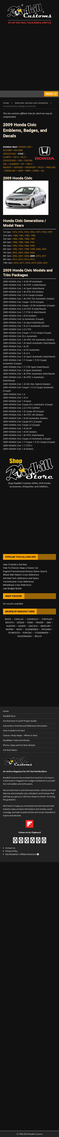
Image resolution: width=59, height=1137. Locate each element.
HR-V (29, 163)
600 (29, 146)
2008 (26, 255)
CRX (20, 160)
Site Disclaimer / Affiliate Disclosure (21, 854)
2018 (27, 262)
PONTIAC (27, 632)
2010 (38, 255)
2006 (14, 255)
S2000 (36, 170)
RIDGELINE (10, 170)
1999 (32, 249)
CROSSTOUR (9, 160)
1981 (21, 235)
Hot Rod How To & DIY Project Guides (20, 721)
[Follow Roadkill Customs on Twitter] (38, 841)
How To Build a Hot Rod (15, 564)
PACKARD (46, 629)
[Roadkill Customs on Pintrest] (27, 841)
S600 (20, 170)
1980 (15, 235)
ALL (42, 170)
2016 (15, 262)
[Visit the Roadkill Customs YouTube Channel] (44, 841)
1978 (43, 231)
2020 (39, 262)
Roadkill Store (9, 716)
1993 (20, 245)
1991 (32, 242)
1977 (38, 231)
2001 (44, 249)
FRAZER (39, 622)
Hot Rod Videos (10, 750)
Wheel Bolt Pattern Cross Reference (21, 574)
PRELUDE (51, 167)
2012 (14, 259)
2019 (33, 262)
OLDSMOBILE (31, 629)
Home (6, 711)
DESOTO (9, 622)
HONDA (22, 146)
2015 (32, 259)
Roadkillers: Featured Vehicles (16, 740)
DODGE (20, 622)
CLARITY (7, 157)
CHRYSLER (47, 619)
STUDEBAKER (41, 632)
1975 (26, 231)
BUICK (8, 619)
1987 (32, 238)
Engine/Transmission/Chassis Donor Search (25, 571)
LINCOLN (33, 625)
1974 (20, 231)
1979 (49, 231)
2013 (20, 259)
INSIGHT (7, 167)
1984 (14, 238)
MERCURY (46, 625)
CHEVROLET (33, 619)
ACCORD (7, 150)
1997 (20, 249)
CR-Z (23, 157)
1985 (20, 238)
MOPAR (9, 629)
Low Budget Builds (12, 588)
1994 (26, 245)
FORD (30, 622)
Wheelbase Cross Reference (17, 584)
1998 (26, 249)
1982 (27, 235)
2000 (38, 249)
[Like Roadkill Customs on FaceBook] (15, 841)
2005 (32, 252)
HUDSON (10, 625)
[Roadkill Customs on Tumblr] (32, 841)
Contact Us (10, 848)
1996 (14, 249)
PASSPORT (30, 167)
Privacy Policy (11, 851)
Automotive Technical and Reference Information (25, 725)
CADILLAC (19, 619)
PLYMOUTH (14, 632)
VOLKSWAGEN (24, 636)
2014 (26, 259)
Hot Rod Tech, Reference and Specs (21, 578)
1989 (20, 242)
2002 (14, 252)
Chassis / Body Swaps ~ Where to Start (20, 735)
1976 (32, 231)
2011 (44, 255)
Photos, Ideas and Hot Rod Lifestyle (19, 745)
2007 (20, 255)
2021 (45, 262)
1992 (14, 245)
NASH (19, 629)
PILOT (41, 167)
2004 (26, 252)
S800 (27, 170)
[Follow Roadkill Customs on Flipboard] (29, 826)
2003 (20, 252)
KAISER (21, 625)
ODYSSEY (18, 167)
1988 (14, 242)
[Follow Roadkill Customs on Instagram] (21, 841)
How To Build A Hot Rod (14, 730)
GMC (48, 622)
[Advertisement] (29, 58)
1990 (26, 242)
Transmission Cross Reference (18, 581)
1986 (26, 238)
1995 (32, 245)
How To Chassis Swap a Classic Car (20, 567)
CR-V (16, 157)
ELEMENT (14, 163)
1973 (14, 231)
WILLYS (38, 636)
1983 (33, 235)
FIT (22, 163)
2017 (21, 262)
